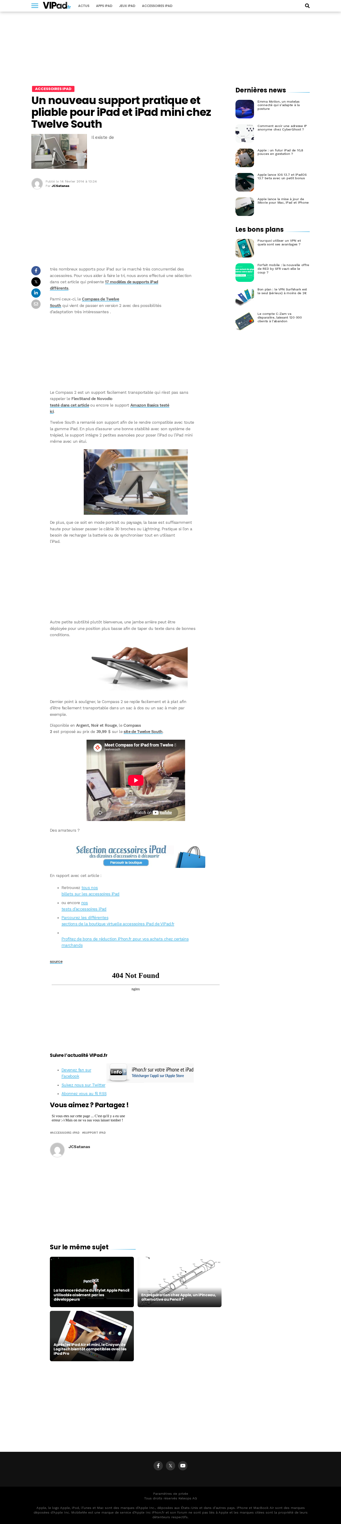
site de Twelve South (143, 731)
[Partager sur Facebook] (36, 272)
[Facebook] (158, 1465)
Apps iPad (104, 5)
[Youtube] (182, 1465)
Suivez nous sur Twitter (83, 1085)
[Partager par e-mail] (36, 305)
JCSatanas (60, 186)
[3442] (136, 482)
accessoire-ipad (66, 1132)
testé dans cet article (69, 405)
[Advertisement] (136, 352)
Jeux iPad (127, 5)
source (56, 961)
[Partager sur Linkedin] (36, 294)
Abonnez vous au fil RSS (83, 1093)
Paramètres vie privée (170, 1493)
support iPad (95, 1132)
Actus (83, 5)
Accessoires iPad (157, 5)
